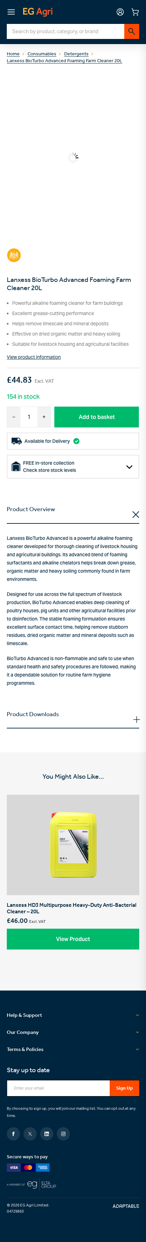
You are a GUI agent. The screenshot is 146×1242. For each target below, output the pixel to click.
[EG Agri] (37, 11)
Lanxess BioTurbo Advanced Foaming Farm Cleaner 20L (64, 61)
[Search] (131, 31)
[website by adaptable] (126, 1206)
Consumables (42, 54)
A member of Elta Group (73, 1184)
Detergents (76, 54)
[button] (73, 939)
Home (13, 54)
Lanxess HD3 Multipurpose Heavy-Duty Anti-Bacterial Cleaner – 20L (73, 877)
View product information (34, 357)
